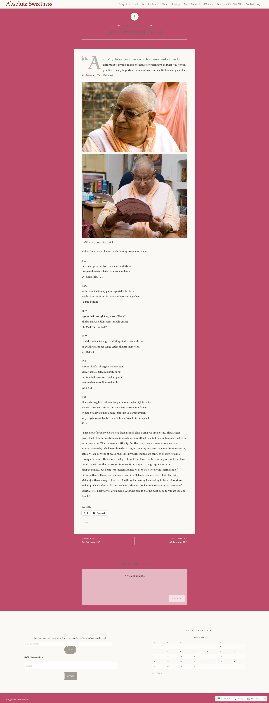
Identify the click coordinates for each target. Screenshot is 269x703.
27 (181, 666)
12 (167, 657)
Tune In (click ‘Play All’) (229, 4)
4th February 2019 (178, 541)
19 (167, 661)
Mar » (160, 673)
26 (167, 666)
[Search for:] (259, 4)
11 (154, 657)
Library (176, 4)
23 (221, 661)
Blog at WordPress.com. (17, 699)
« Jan (154, 673)
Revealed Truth (150, 4)
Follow (70, 650)
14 (194, 657)
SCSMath (208, 4)
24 (234, 661)
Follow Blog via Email (69, 630)
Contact (250, 4)
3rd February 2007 (92, 75)
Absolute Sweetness (29, 4)
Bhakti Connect (192, 4)
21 (194, 661)
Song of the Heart (128, 4)
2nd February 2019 (91, 541)
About (165, 4)
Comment (177, 598)
